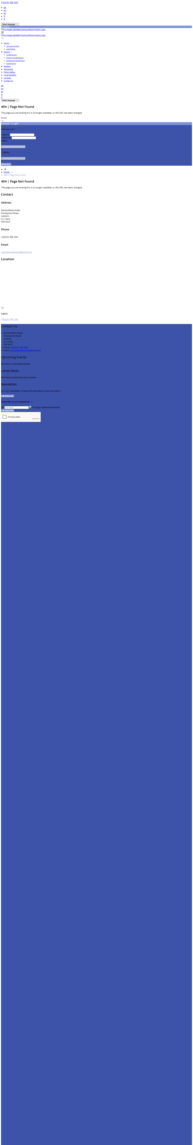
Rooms (7, 52)
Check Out (6, 137)
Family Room (11, 63)
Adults (4, 140)
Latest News (10, 49)
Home (6, 43)
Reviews (7, 66)
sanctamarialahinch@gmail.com (16, 252)
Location (7, 78)
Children (5, 152)
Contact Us (8, 81)
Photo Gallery (9, 72)
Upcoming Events (12, 46)
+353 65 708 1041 (9, 2)
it (4, 19)
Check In (5, 134)
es (5, 13)
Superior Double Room (15, 58)
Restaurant (8, 69)
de (5, 7)
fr (4, 16)
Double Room (11, 55)
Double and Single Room (15, 61)
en (5, 10)
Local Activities (10, 75)
